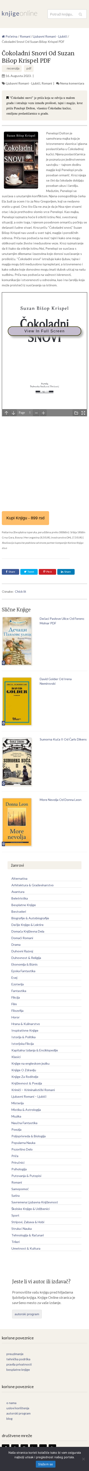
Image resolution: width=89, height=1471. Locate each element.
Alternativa (19, 878)
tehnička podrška (18, 1359)
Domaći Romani (22, 938)
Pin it (49, 571)
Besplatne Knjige (23, 905)
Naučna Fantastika (24, 1123)
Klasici (16, 1057)
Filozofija (17, 1010)
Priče (14, 1156)
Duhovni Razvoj (22, 951)
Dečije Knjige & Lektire (27, 925)
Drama (16, 944)
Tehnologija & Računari (27, 1235)
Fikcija (15, 997)
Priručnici (17, 1162)
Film (14, 1004)
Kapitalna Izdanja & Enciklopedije (34, 1050)
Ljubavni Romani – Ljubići (28, 1096)
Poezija (16, 1129)
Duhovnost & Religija (26, 958)
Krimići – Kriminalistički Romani (33, 1090)
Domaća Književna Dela (27, 931)
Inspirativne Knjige (24, 1030)
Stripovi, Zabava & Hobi (27, 1222)
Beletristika (19, 898)
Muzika (16, 1116)
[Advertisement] (44, 462)
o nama (11, 1403)
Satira (15, 1195)
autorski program (27, 1314)
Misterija (17, 1103)
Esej (14, 977)
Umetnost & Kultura (25, 1248)
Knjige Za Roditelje (24, 1077)
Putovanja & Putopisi (26, 1176)
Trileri (15, 1242)
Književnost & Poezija (26, 1083)
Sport (15, 1215)
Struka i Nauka (21, 1228)
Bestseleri (18, 911)
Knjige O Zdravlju (23, 1070)
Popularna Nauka (23, 1143)
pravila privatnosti (19, 1364)
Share (11, 571)
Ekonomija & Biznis (24, 964)
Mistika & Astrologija (26, 1110)
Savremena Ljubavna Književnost (34, 1202)
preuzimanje (15, 1354)
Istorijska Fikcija (22, 1044)
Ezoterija (17, 984)
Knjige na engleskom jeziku (30, 1063)
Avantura (17, 892)
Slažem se (45, 1464)
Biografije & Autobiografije (30, 918)
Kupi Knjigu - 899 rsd (25, 518)
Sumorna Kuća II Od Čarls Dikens (63, 739)
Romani (47, 83)
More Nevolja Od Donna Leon (60, 800)
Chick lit (20, 591)
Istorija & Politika (23, 1037)
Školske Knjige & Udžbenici (30, 1209)
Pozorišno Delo (22, 1149)
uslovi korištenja (17, 1408)
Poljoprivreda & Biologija (28, 1136)
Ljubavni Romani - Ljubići (23, 83)
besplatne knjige (18, 1369)
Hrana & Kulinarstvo (25, 1024)
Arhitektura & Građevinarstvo (32, 885)
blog (9, 1418)
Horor (15, 1017)
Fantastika (18, 991)
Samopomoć (20, 1189)
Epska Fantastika (23, 971)
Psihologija (19, 1169)
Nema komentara (72, 83)
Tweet (30, 571)
